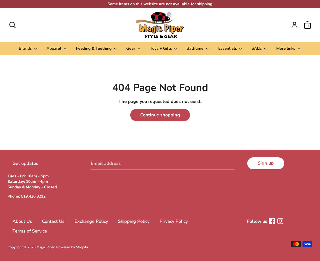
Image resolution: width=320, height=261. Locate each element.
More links (286, 48)
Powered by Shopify (72, 247)
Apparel (54, 48)
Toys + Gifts (161, 48)
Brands (26, 48)
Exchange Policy (91, 221)
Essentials (228, 48)
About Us (22, 221)
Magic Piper (45, 247)
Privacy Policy (174, 221)
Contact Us (53, 221)
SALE (257, 48)
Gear (131, 48)
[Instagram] (280, 221)
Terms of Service (29, 231)
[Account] (295, 23)
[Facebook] (272, 221)
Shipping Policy (134, 221)
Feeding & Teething (94, 48)
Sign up (266, 163)
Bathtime (195, 48)
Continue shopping (160, 115)
